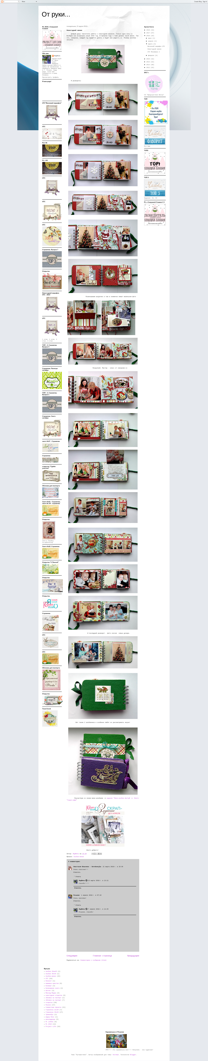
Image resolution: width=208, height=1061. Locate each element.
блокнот (49, 981)
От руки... (56, 14)
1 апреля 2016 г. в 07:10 (91, 895)
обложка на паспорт (53, 998)
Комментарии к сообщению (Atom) (93, 960)
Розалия (76, 895)
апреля (151, 41)
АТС (47, 978)
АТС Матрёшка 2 (154, 52)
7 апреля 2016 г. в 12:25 (98, 909)
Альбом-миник (79, 857)
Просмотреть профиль (50, 77)
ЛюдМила (82, 880)
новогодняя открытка (54, 995)
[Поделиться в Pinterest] (101, 854)
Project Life (51, 1026)
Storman (116, 1055)
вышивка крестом (52, 983)
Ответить (76, 872)
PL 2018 (49, 1024)
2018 (148, 30)
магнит (48, 990)
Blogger (133, 1055)
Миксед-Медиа (51, 993)
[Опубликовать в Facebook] (99, 854)
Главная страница (102, 956)
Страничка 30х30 (52, 1012)
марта (150, 44)
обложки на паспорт (53, 1000)
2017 (148, 33)
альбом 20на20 (51, 971)
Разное (48, 1005)
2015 (148, 59)
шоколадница (50, 1019)
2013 (148, 65)
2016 (148, 36)
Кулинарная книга (52, 988)
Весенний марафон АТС (156, 46)
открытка (49, 1002)
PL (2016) (49, 1022)
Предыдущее (133, 956)
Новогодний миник (154, 49)
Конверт (49, 986)
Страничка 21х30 (52, 1010)
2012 (148, 67)
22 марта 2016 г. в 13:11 (98, 880)
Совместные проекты (53, 1007)
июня (150, 38)
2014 (148, 62)
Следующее (72, 956)
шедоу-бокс (50, 1017)
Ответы (78, 876)
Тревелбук (49, 1014)
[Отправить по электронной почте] (93, 854)
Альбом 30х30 (51, 974)
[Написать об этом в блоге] (95, 854)
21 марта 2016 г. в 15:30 (113, 867)
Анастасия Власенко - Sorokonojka (87, 867)
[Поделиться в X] (97, 854)
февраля (151, 55)
